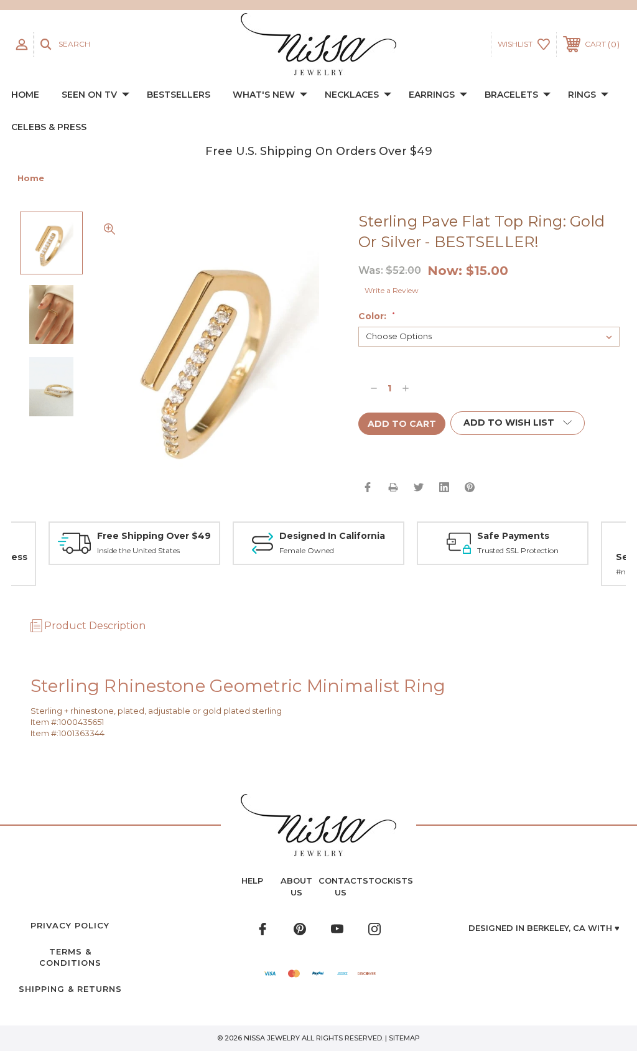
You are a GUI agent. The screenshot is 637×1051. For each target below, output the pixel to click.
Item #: (44, 722)
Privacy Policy (69, 925)
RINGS (582, 94)
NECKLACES (352, 94)
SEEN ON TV (89, 94)
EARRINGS (432, 94)
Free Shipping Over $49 (154, 535)
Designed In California (332, 535)
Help (252, 880)
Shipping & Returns (70, 989)
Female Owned (306, 550)
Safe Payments (513, 535)
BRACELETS (511, 94)
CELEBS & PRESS (48, 127)
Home (25, 94)
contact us (340, 886)
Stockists (388, 880)
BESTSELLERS (178, 94)
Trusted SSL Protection (518, 550)
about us (296, 886)
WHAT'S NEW (264, 94)
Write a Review (392, 290)
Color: (376, 316)
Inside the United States (138, 550)
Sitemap (404, 1038)
